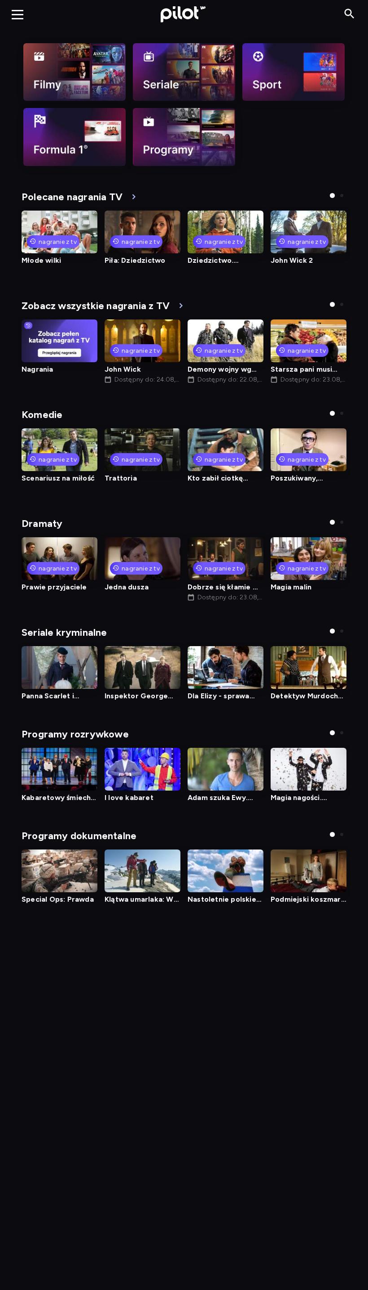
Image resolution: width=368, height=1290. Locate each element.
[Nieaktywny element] (74, 72)
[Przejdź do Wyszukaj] (349, 14)
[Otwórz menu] (17, 14)
